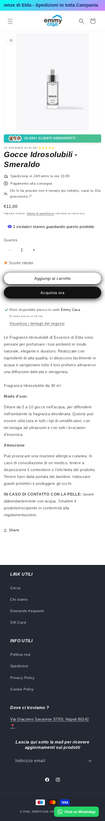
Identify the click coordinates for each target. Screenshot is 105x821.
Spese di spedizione (40, 213)
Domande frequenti (27, 611)
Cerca (15, 588)
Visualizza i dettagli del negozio (37, 323)
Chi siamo (19, 599)
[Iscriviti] (89, 761)
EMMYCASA (40, 811)
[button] (10, 21)
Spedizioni (19, 666)
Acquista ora (52, 292)
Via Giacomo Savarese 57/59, (37, 719)
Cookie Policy (22, 689)
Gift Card (18, 622)
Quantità (10, 240)
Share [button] (14, 530)
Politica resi (20, 654)
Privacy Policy (22, 678)
